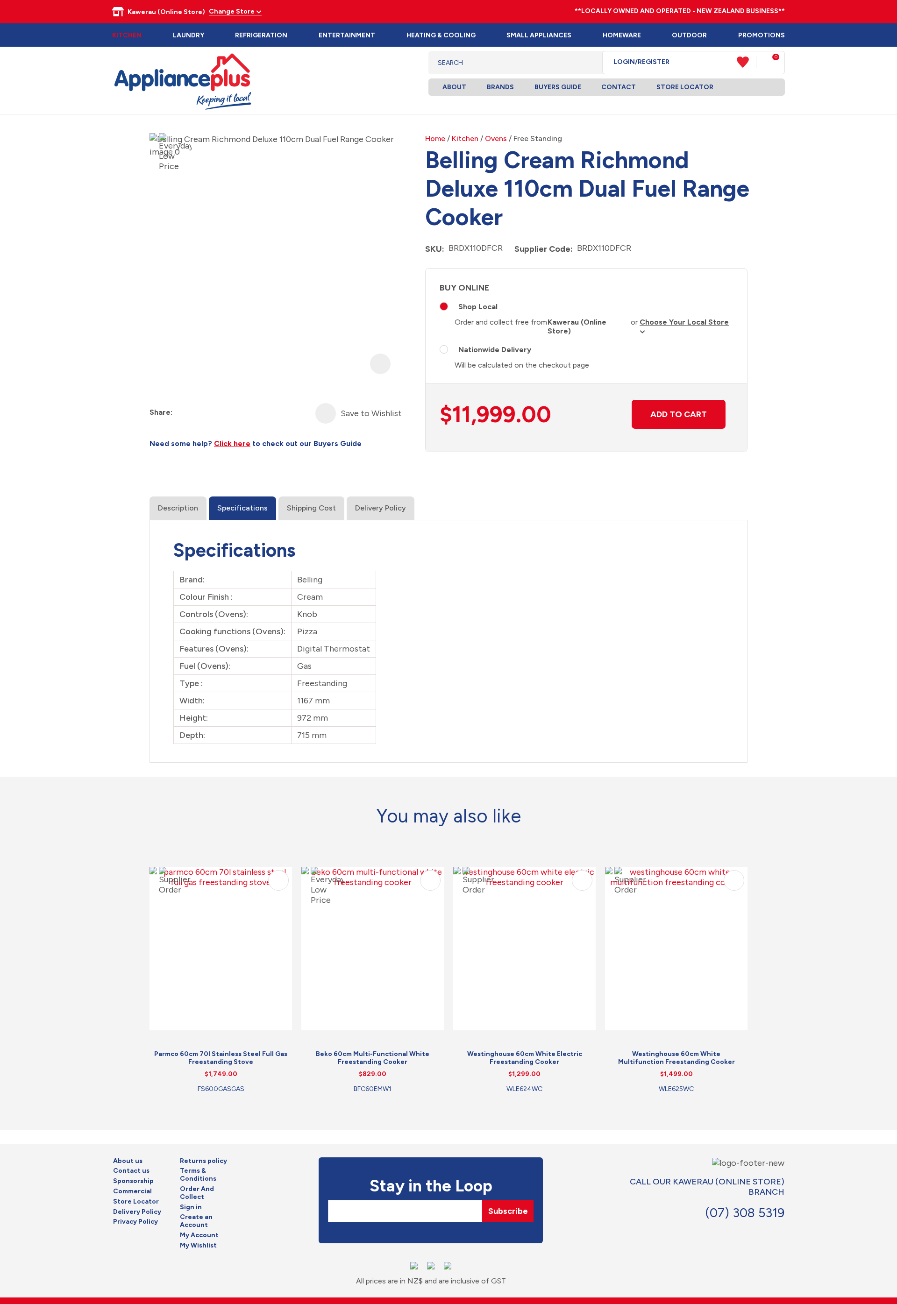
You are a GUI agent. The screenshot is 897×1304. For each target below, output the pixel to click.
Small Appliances (538, 35)
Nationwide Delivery (494, 349)
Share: (161, 412)
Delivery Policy (380, 507)
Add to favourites (278, 880)
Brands (500, 87)
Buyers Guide (557, 87)
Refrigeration (261, 35)
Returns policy (203, 1161)
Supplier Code (542, 249)
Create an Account (196, 1221)
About (454, 87)
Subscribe (508, 1211)
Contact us (131, 1171)
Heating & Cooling (441, 35)
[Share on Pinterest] (231, 412)
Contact (618, 87)
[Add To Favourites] (325, 413)
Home (435, 138)
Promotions (761, 35)
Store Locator (684, 87)
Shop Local (478, 306)
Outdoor (689, 35)
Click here (232, 443)
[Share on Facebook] (180, 412)
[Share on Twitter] (197, 412)
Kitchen (127, 35)
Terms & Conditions (198, 1175)
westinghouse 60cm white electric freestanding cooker (524, 1058)
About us (127, 1161)
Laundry (188, 35)
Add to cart (678, 414)
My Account (199, 1235)
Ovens (496, 138)
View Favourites (746, 62)
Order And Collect (197, 1193)
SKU (433, 249)
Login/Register (641, 62)
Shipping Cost (311, 507)
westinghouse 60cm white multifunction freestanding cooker (676, 1058)
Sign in (191, 1207)
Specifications (242, 507)
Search (588, 62)
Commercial (132, 1191)
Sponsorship (133, 1181)
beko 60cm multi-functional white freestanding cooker (372, 1058)
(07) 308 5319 (744, 1212)
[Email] (214, 412)
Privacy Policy (135, 1222)
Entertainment (347, 35)
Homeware (622, 35)
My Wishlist (198, 1245)
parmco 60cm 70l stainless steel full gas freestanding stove (220, 1058)
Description (178, 507)
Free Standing (537, 138)
